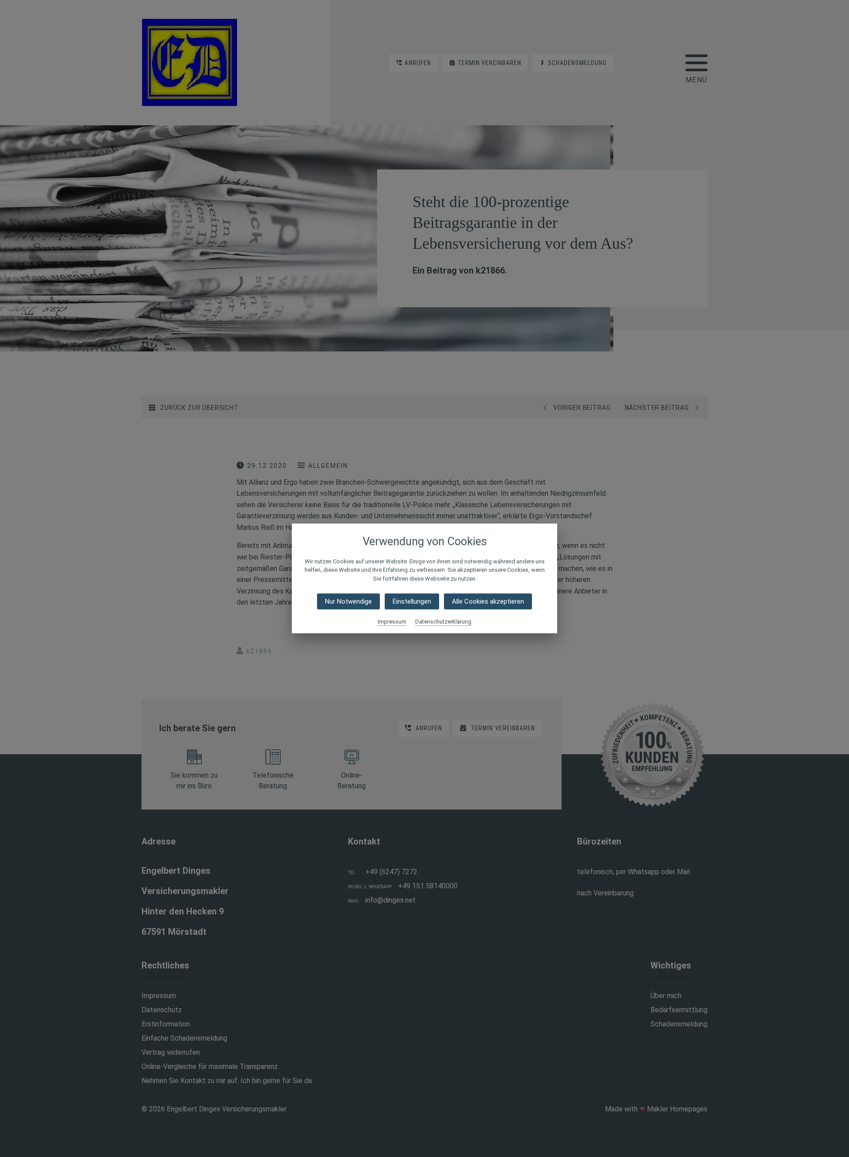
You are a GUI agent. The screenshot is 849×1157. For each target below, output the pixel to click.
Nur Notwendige (348, 601)
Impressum (392, 621)
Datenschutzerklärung (443, 621)
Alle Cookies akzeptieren (488, 601)
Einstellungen (412, 601)
